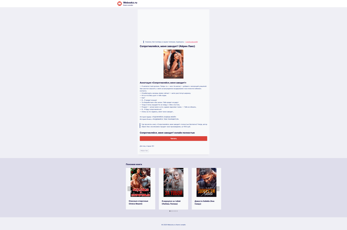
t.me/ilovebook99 (192, 42)
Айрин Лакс (144, 150)
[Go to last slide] (129, 188)
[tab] (169, 211)
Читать (173, 138)
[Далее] (217, 188)
